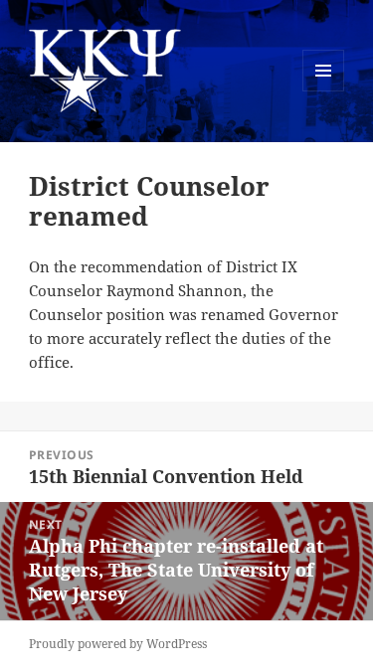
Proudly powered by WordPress (118, 643)
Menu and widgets (323, 90)
